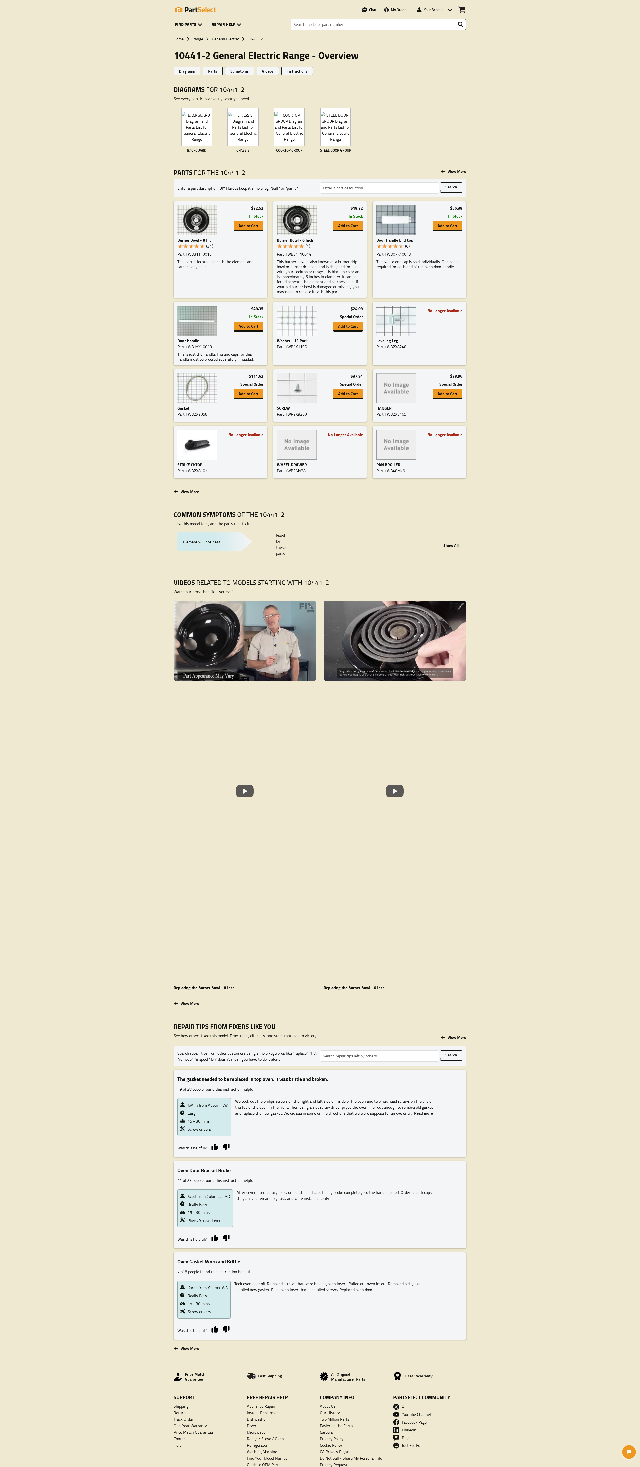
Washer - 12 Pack (292, 340)
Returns (181, 1412)
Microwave (256, 1432)
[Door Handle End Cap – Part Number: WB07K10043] (398, 220)
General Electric (225, 38)
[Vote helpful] (214, 1146)
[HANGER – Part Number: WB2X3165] (398, 388)
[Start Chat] (629, 1452)
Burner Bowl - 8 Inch (196, 240)
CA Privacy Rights (335, 1451)
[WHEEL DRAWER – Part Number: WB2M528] (298, 445)
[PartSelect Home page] (195, 9)
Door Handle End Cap (395, 240)
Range (197, 38)
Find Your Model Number (268, 1458)
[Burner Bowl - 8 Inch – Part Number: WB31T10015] (199, 220)
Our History (330, 1412)
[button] (190, 24)
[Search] (460, 24)
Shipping (181, 1406)
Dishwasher (257, 1419)
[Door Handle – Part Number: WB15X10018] (199, 321)
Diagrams (187, 71)
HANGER (384, 408)
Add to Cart (248, 225)
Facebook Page (414, 1422)
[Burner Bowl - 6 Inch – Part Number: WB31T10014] (298, 220)
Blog (406, 1437)
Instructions (297, 71)
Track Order (184, 1419)
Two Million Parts (334, 1419)
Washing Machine (262, 1451)
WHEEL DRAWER (292, 464)
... (422, 1113)
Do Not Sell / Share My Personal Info (351, 1458)
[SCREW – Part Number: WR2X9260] (298, 388)
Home (179, 38)
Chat (372, 9)
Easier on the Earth (336, 1425)
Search (451, 187)
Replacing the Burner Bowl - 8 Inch (204, 987)
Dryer (251, 1425)
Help (178, 1445)
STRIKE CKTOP (190, 464)
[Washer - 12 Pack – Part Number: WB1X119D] (298, 321)
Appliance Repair (261, 1406)
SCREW (283, 408)
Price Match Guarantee (193, 1432)
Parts (213, 71)
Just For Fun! (413, 1445)
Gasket (184, 408)
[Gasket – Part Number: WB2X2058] (199, 388)
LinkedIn (409, 1430)
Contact (180, 1438)
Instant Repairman (263, 1412)
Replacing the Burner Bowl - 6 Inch (354, 987)
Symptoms (239, 71)
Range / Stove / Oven (265, 1438)
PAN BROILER (388, 464)
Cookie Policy (331, 1445)
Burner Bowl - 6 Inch (295, 240)
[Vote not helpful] (226, 1146)
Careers (326, 1432)
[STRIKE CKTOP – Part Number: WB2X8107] (199, 445)
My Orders (399, 9)
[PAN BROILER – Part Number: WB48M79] (398, 445)
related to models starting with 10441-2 (251, 582)
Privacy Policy (332, 1438)
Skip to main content (320, 55)
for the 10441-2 (210, 172)
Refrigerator (257, 1445)
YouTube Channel (416, 1414)
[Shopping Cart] (462, 9)
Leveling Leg (387, 340)
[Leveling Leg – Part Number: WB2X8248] (398, 321)
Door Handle (188, 340)
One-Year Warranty (190, 1425)
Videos (268, 71)
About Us (328, 1406)
